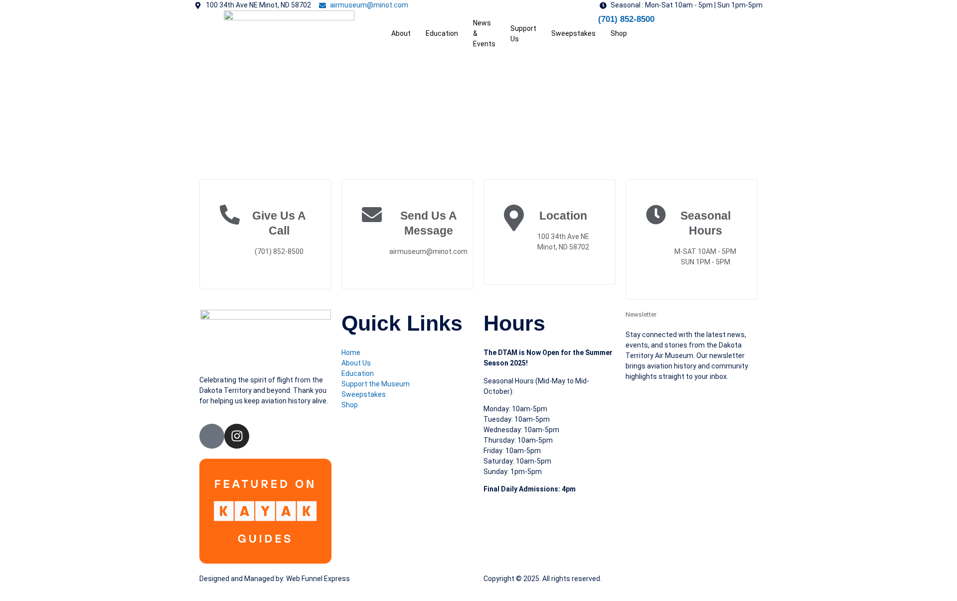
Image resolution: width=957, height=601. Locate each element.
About (401, 33)
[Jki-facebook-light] (211, 436)
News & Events (484, 33)
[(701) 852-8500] (585, 22)
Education (442, 33)
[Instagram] (236, 436)
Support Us (523, 33)
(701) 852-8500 (626, 19)
